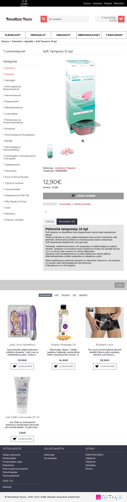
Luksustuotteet (12, 189)
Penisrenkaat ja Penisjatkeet (20, 134)
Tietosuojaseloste (10, 475)
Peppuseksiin (12, 101)
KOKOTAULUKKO (94, 455)
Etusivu (89, 468)
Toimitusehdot (9, 458)
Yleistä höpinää (9, 472)
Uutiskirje (6, 487)
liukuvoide (50, 251)
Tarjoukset (90, 462)
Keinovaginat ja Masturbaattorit (12, 87)
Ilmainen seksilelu (14, 219)
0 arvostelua (65, 204)
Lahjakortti (90, 458)
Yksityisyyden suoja (12, 462)
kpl (74, 295)
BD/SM (8, 141)
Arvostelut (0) (67, 221)
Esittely (49, 221)
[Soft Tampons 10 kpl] (51, 151)
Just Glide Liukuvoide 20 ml (22, 417)
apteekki (83, 295)
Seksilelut (10, 68)
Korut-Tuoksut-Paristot (16, 177)
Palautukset (8, 465)
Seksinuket (10, 170)
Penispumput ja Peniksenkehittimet (13, 121)
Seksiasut (10, 213)
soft (56, 295)
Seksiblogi (90, 465)
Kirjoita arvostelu (82, 204)
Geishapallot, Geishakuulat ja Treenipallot (19, 157)
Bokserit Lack (104, 344)
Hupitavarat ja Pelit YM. (17, 195)
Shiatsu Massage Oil (63, 344)
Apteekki (9, 74)
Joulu (8, 207)
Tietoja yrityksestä (11, 455)
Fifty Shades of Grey (15, 201)
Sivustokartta (50, 458)
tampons (66, 295)
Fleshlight (10, 80)
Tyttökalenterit (12, 164)
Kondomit (10, 128)
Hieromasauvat (13, 95)
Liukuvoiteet (11, 113)
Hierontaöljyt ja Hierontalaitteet (12, 148)
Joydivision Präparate (65, 168)
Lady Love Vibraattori (22, 344)
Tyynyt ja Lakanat (14, 183)
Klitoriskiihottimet (13, 107)
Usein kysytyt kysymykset (15, 468)
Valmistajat (49, 455)
